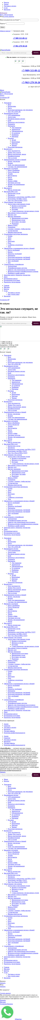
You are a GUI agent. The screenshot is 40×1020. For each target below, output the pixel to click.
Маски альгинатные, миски (17, 154)
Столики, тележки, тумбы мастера (19, 229)
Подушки (15, 209)
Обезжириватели (17, 131)
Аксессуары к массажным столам (19, 204)
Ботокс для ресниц (14, 161)
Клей (9, 120)
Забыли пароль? (5, 31)
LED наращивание (14, 115)
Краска (10, 252)
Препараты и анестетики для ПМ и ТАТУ (21, 197)
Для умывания (16, 127)
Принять (3, 1000)
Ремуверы (15, 136)
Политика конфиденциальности (14, 733)
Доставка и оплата (14, 292)
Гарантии (7, 725)
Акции (6, 724)
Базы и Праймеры (14, 170)
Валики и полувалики (19, 206)
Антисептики (12, 266)
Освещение (11, 227)
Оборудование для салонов (13, 455)
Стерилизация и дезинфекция (14, 517)
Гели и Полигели (13, 172)
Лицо (9, 238)
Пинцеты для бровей (15, 254)
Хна (9, 262)
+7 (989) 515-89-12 (31, 70)
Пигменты (11, 195)
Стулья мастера (13, 230)
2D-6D (14, 140)
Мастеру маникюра (14, 216)
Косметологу (8, 401)
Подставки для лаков (19, 222)
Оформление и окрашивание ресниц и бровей (19, 501)
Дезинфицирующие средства (17, 268)
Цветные (15, 143)
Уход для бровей (13, 261)
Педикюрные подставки (12, 533)
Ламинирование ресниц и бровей (15, 412)
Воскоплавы (12, 106)
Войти (2, 27)
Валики (10, 163)
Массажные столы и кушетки (17, 213)
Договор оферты (9, 731)
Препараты (11, 126)
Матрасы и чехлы (17, 207)
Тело (9, 246)
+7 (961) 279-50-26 (31, 82)
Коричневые (16, 142)
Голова (10, 236)
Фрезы (10, 186)
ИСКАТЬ (36, 52)
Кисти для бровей (14, 250)
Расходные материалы (15, 147)
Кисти (10, 177)
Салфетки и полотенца (15, 245)
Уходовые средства (14, 182)
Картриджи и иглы (14, 193)
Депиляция (7, 355)
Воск (9, 104)
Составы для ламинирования (17, 167)
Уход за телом (12, 158)
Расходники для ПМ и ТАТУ (17, 198)
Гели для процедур (14, 151)
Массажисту (8, 440)
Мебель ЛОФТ (13, 225)
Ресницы (11, 138)
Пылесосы (15, 223)
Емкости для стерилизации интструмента (21, 270)
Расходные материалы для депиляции (20, 110)
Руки (9, 243)
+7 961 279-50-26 (20, 46)
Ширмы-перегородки (15, 232)
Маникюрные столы (18, 220)
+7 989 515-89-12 (20, 38)
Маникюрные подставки (20, 218)
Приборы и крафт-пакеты (16, 273)
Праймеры (15, 135)
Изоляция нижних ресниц (16, 119)
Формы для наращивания (16, 184)
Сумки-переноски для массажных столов (25, 211)
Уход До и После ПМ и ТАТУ (17, 200)
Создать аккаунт (8, 16)
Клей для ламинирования (16, 165)
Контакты (7, 729)
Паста (10, 108)
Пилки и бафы (12, 181)
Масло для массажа (14, 190)
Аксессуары (12, 117)
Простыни (11, 241)
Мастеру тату (12, 214)
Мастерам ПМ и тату (11, 444)
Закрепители (16, 129)
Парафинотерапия (14, 156)
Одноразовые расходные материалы (16, 487)
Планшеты (11, 124)
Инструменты (12, 175)
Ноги (9, 239)
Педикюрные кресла (10, 531)
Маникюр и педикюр (11, 421)
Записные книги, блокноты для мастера (17, 527)
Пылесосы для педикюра (12, 535)
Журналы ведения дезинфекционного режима (23, 271)
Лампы (10, 179)
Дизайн (10, 174)
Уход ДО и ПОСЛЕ (14, 111)
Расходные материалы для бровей (19, 257)
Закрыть (2, 772)
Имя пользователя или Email (10, 20)
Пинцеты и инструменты (16, 122)
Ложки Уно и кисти (14, 152)
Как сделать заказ (13, 294)
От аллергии (16, 133)
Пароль (3, 23)
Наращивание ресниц (11, 366)
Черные (14, 145)
